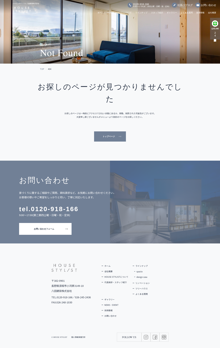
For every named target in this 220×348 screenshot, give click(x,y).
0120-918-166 (55, 209)
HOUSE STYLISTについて (119, 13)
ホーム (101, 13)
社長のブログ (185, 5)
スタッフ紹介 (157, 13)
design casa (141, 276)
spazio (139, 271)
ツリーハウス (141, 288)
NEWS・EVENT (111, 304)
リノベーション (142, 283)
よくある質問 (187, 13)
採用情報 (200, 13)
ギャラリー (172, 13)
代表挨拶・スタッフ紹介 (115, 282)
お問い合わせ (208, 5)
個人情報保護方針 (78, 337)
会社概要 (212, 13)
